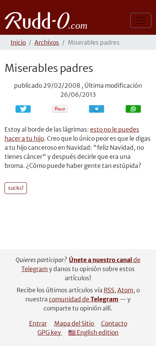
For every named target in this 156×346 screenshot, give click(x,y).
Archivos (46, 42)
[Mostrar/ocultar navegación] (140, 20)
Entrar (38, 323)
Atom (125, 290)
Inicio (18, 42)
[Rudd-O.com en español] (48, 20)
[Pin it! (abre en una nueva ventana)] (59, 109)
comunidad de (84, 299)
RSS (109, 290)
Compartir (100, 109)
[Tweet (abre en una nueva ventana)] (23, 109)
